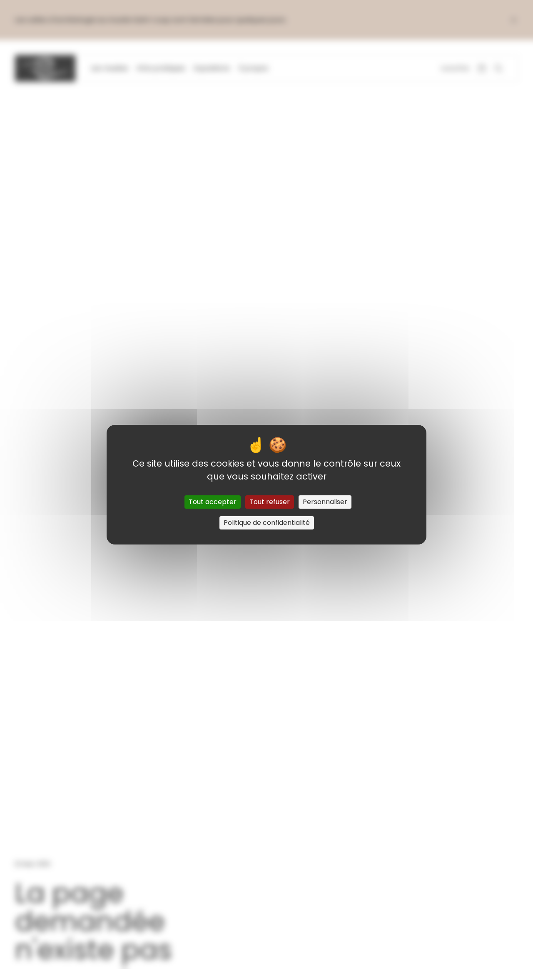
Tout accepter (213, 502)
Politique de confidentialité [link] (267, 522)
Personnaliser (325, 502)
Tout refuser (269, 502)
